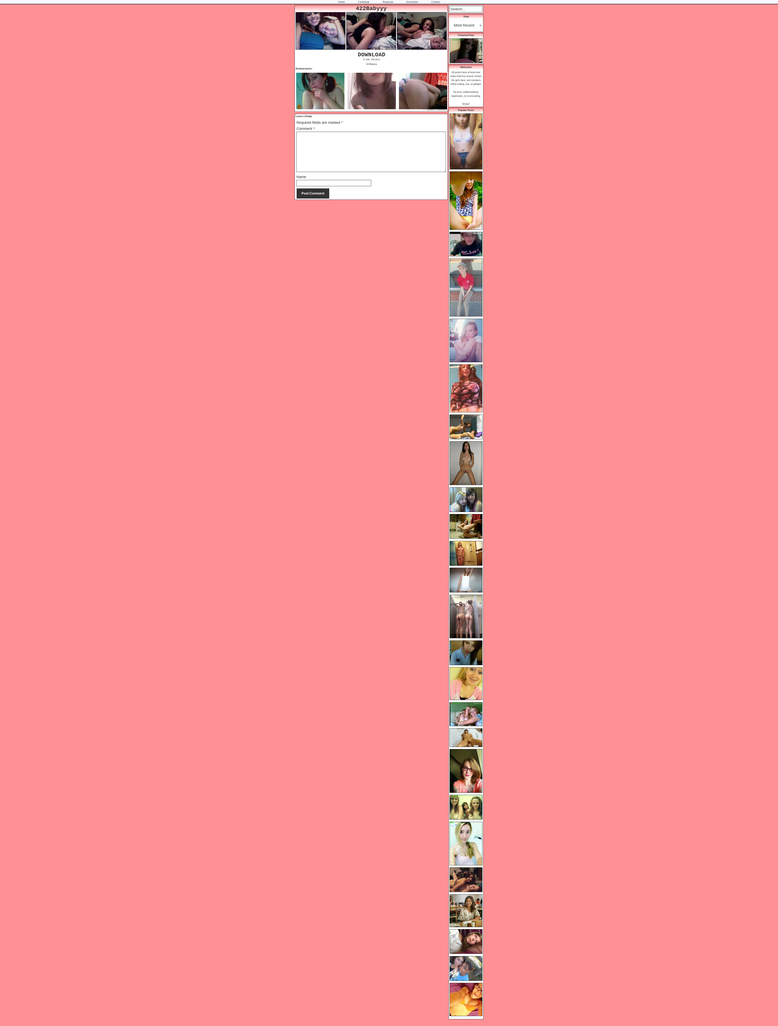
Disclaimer (412, 2)
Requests (388, 2)
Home (341, 2)
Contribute (364, 2)
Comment (305, 129)
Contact (435, 2)
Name (301, 177)
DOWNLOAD (371, 55)
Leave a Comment (436, 109)
